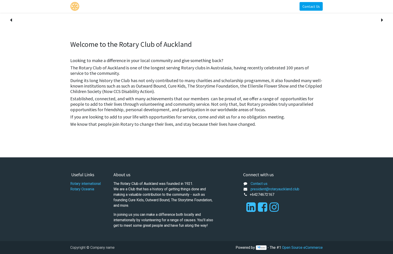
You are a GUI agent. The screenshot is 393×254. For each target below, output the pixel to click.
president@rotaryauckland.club (275, 189)
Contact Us (311, 6)
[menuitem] (91, 6)
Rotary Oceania (82, 189)
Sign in (286, 6)
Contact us (259, 183)
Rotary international (85, 183)
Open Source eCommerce (302, 247)
